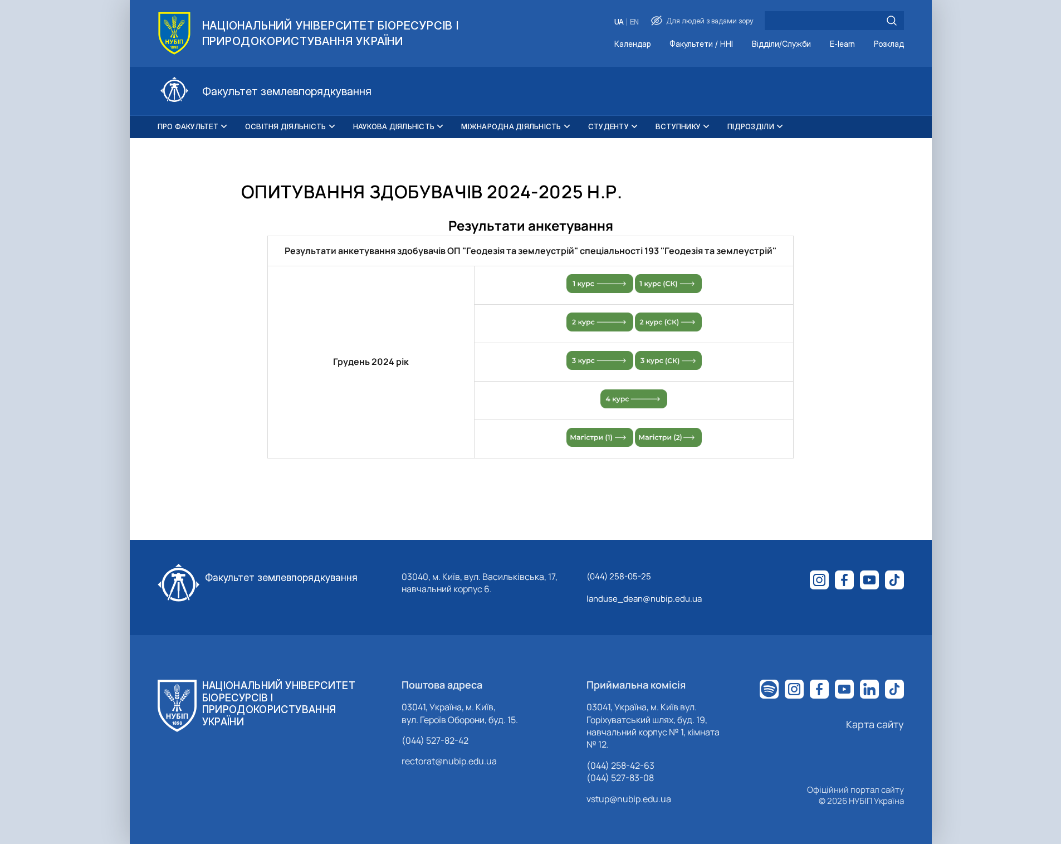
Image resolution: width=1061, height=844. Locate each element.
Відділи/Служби (781, 44)
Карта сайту (875, 724)
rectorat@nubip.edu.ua (449, 761)
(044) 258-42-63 (620, 765)
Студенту (608, 126)
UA (619, 22)
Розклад (889, 44)
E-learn (842, 44)
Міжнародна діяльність (511, 126)
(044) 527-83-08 (620, 778)
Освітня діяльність (285, 126)
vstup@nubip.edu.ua (628, 799)
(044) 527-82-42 (435, 740)
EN (634, 22)
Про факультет (188, 126)
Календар (632, 44)
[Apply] (891, 20)
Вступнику (678, 126)
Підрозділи (750, 126)
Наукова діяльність (394, 126)
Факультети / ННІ (701, 44)
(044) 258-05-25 (618, 576)
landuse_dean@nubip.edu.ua (644, 598)
